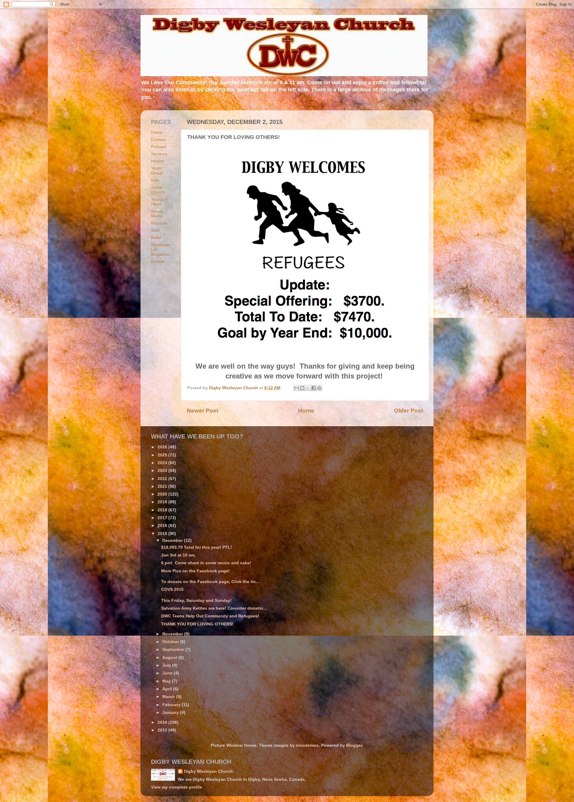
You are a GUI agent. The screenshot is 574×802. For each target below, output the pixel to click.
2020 (163, 494)
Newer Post (202, 410)
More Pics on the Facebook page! (195, 571)
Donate (158, 261)
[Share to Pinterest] (319, 388)
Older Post (408, 410)
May (167, 681)
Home (306, 410)
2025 (163, 455)
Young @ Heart (159, 201)
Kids (155, 180)
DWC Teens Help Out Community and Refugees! (210, 616)
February (172, 705)
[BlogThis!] (302, 388)
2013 (163, 730)
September (173, 649)
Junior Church (158, 189)
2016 (163, 525)
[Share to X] (308, 388)
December (173, 540)
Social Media (157, 213)
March (169, 696)
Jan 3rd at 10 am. (178, 555)
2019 (163, 502)
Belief (156, 237)
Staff (155, 230)
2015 (163, 533)
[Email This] (297, 388)
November (173, 634)
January (171, 712)
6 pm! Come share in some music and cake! (206, 563)
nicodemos (307, 745)
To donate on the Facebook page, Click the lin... (210, 581)
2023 (163, 470)
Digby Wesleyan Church (208, 771)
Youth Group (157, 170)
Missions (159, 223)
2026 (163, 447)
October (171, 642)
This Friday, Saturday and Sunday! (196, 600)
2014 (163, 722)
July (167, 665)
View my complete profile (176, 787)
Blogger (354, 745)
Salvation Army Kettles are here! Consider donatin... (214, 608)
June (168, 673)
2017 (163, 518)
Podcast (158, 147)
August (170, 657)
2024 (163, 463)
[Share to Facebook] (314, 388)
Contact (158, 139)
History (157, 161)
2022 (163, 478)
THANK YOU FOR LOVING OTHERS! (197, 624)
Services (159, 154)
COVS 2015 (172, 589)
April (167, 689)
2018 (163, 510)
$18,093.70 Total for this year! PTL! (196, 547)
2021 (163, 486)
